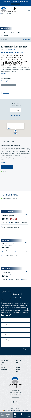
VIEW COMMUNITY (7, 167)
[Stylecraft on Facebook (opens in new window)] (14, 402)
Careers (18, 369)
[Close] (22, 125)
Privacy (18, 372)
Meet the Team (4, 369)
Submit (5, 350)
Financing (18, 360)
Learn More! (15, 4)
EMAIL (28, 416)
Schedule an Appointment (8, 85)
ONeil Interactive (25, 410)
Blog (17, 362)
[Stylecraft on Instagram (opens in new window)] (17, 402)
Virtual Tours (3, 365)
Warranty (18, 365)
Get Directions (14, 115)
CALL (15, 416)
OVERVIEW (3, 39)
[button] (15, 132)
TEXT (21, 416)
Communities (4, 358)
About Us (3, 367)
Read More (3, 73)
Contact (18, 367)
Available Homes (4, 360)
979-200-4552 (19, 297)
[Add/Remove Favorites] (26, 214)
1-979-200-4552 (15, 397)
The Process (18, 358)
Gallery (2, 362)
